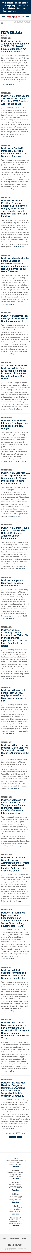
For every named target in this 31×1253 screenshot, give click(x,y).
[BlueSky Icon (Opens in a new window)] (20, 22)
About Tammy (14, 1238)
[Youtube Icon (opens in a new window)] (25, 22)
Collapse (9, 35)
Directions (15, 1166)
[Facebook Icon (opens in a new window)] (18, 22)
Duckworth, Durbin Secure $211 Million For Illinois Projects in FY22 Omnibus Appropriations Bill (15, 99)
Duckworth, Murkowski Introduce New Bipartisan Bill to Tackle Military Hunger (14, 424)
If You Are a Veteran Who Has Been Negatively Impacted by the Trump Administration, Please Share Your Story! (15, 6)
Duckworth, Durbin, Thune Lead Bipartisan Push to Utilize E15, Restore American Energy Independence (15, 533)
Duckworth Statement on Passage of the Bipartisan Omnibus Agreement (14, 318)
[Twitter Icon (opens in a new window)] (22, 22)
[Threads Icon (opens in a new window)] (29, 22)
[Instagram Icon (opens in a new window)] (27, 22)
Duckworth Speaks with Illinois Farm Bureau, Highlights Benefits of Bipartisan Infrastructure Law (14, 695)
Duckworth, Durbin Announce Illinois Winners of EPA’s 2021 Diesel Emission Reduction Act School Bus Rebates (15, 46)
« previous (12, 1137)
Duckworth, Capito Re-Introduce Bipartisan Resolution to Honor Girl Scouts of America (14, 152)
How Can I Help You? (15, 1245)
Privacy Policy (22, 1249)
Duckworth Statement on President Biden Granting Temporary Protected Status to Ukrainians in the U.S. (15, 750)
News (4, 1238)
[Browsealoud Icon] (15, 22)
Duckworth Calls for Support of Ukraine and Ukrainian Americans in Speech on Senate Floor (13, 974)
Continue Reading (8, 84)
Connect (25, 1238)
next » (19, 1137)
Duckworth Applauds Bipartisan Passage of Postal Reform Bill (12, 583)
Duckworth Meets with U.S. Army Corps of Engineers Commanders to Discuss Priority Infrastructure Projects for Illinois (15, 478)
